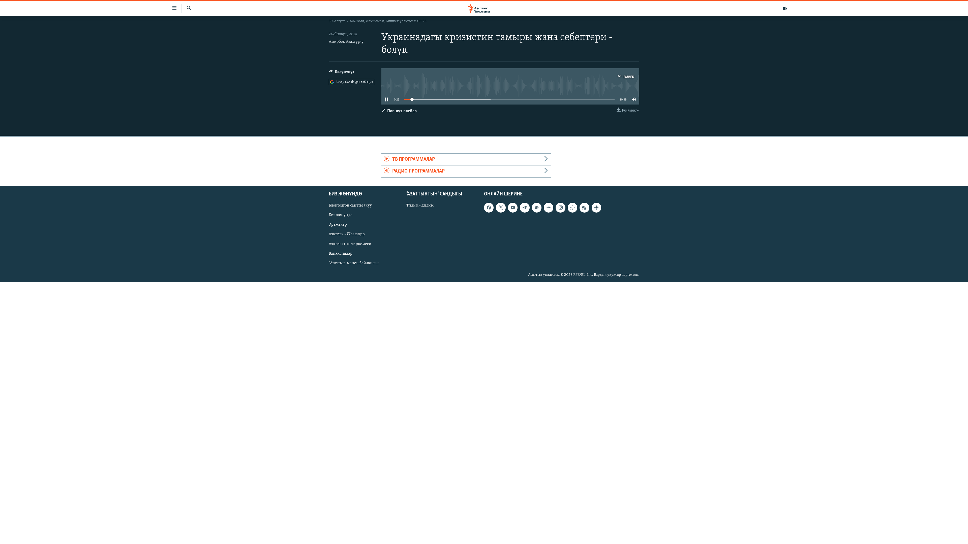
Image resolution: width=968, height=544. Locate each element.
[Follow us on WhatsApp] (572, 207)
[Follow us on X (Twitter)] (500, 207)
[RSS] (584, 207)
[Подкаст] (596, 207)
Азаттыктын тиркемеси (350, 244)
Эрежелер (338, 225)
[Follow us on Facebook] (489, 207)
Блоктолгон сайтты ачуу (350, 205)
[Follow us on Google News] (536, 207)
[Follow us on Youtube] (513, 207)
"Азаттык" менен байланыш (354, 263)
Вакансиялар (340, 253)
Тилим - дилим (420, 205)
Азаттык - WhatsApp (347, 234)
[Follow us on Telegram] (524, 207)
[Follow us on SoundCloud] (548, 207)
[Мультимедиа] (785, 8)
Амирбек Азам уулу (346, 42)
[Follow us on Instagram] (560, 207)
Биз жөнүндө (340, 215)
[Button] (341, 73)
